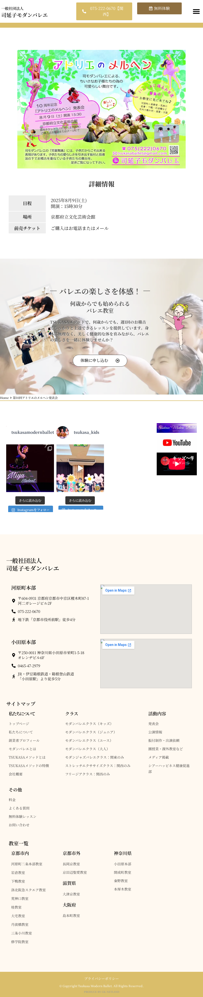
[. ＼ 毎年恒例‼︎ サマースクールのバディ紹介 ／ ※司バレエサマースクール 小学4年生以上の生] (80, 468)
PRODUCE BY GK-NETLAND (101, 992)
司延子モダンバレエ (24, 12)
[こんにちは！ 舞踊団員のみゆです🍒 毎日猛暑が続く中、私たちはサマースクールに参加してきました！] (30, 468)
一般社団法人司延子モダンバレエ (32, 564)
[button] (196, 11)
